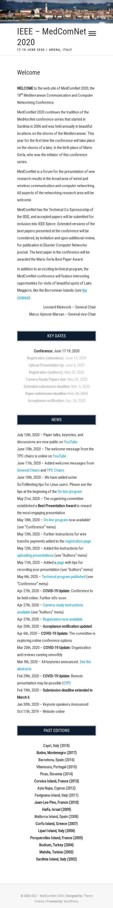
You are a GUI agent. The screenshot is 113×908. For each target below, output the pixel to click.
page (60, 562)
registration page (78, 541)
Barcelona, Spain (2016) (56, 759)
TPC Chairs (55, 470)
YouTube (70, 442)
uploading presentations (35, 555)
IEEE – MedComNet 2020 (51, 36)
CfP (66, 683)
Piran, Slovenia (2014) (56, 774)
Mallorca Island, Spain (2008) (56, 816)
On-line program (70, 491)
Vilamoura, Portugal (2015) (56, 767)
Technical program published (63, 576)
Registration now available (63, 619)
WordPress (71, 901)
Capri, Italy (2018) (56, 745)
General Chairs (28, 470)
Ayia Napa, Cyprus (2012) (56, 788)
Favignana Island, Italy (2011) (57, 795)
